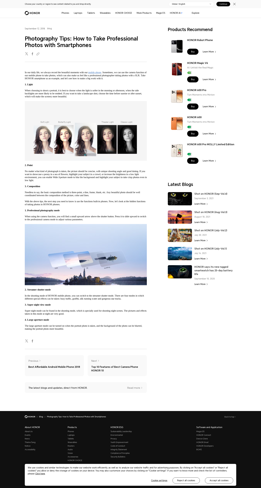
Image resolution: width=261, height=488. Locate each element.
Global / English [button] (178, 4)
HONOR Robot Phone (200, 40)
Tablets (91, 13)
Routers (71, 446)
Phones (65, 13)
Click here (40, 473)
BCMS (199, 450)
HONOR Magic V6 (197, 63)
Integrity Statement (119, 450)
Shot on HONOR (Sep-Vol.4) (210, 193)
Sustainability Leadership (121, 431)
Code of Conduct (118, 446)
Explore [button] (195, 13)
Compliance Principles (120, 453)
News (27, 439)
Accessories (73, 457)
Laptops (78, 13)
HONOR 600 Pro (196, 90)
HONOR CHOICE (123, 13)
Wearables (105, 13)
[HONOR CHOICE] (133, 13)
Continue (223, 4)
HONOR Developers (204, 446)
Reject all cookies (186, 480)
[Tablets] (96, 13)
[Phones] (70, 13)
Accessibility (30, 450)
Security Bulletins (118, 457)
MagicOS (160, 13)
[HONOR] (32, 417)
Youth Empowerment (119, 442)
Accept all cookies (219, 480)
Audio (70, 450)
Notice (27, 446)
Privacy (114, 439)
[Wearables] (112, 13)
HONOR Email (202, 442)
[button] (192, 52)
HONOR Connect (203, 435)
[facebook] (33, 54)
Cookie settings (159, 480)
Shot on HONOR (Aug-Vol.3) (210, 212)
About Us (28, 431)
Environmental (117, 435)
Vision (70, 453)
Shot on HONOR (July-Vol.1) (210, 248)
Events (27, 435)
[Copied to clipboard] (38, 54)
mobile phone (94, 72)
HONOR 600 (194, 117)
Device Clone (202, 439)
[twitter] (27, 54)
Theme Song (30, 442)
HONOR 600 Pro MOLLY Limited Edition (210, 144)
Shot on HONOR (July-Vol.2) (210, 230)
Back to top (229, 417)
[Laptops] (83, 13)
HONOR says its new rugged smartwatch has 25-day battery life (213, 270)
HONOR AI (175, 13)
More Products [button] (144, 13)
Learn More (208, 51)
